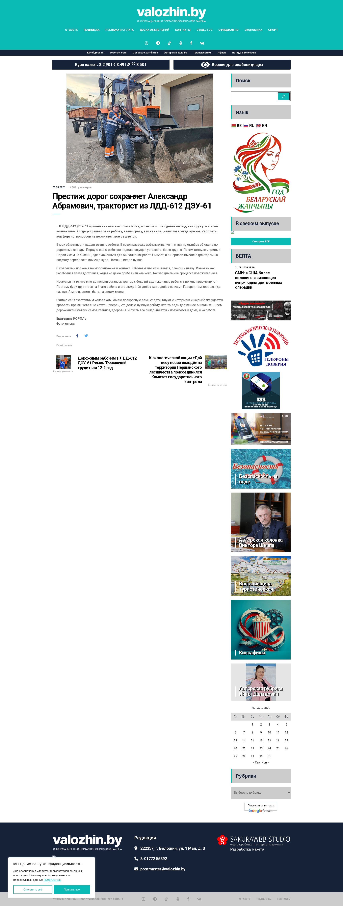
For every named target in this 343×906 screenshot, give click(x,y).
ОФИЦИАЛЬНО (228, 29)
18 (277, 740)
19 (286, 740)
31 (269, 756)
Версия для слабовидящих (236, 64)
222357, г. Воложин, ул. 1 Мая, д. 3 (172, 848)
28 (244, 756)
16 (261, 740)
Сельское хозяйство (145, 52)
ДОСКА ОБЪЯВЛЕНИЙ (154, 29)
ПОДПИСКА (91, 29)
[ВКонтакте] (199, 899)
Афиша (222, 52)
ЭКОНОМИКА (253, 29)
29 (252, 756)
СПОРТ (273, 29)
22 (252, 748)
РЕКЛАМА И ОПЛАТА (119, 29)
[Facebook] (188, 899)
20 (235, 748)
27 (235, 756)
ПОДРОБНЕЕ (52, 879)
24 (269, 748)
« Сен (256, 762)
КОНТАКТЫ (183, 29)
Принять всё (72, 889)
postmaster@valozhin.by (162, 869)
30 (261, 756)
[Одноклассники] (177, 899)
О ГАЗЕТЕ (71, 29)
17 (269, 740)
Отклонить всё (32, 889)
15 (252, 740)
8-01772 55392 (153, 858)
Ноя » (265, 762)
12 (286, 732)
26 (286, 748)
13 (235, 740)
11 (277, 732)
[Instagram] (143, 899)
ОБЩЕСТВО (204, 29)
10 (269, 732)
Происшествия (202, 52)
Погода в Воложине (244, 52)
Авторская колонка (175, 52)
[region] (51, 877)
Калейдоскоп (95, 52)
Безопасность (118, 52)
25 (277, 748)
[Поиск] (284, 96)
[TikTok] (166, 899)
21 (244, 748)
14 (244, 740)
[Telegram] (155, 899)
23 (261, 748)
